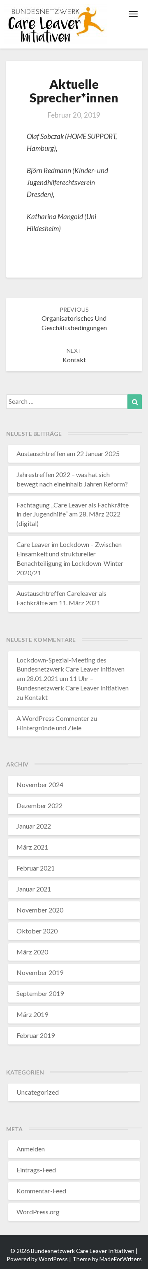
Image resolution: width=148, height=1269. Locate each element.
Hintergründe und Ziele (48, 728)
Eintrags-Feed (36, 1170)
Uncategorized (37, 1092)
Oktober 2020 (37, 931)
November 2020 (39, 910)
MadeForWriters (120, 1258)
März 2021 (32, 847)
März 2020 (32, 952)
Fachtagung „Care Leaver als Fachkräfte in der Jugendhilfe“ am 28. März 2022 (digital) (72, 514)
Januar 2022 (33, 826)
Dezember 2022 (39, 805)
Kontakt (36, 697)
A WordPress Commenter (52, 718)
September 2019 (40, 993)
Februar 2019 (35, 1035)
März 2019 (32, 1014)
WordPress (53, 1258)
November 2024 (39, 784)
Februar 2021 (35, 868)
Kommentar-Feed (41, 1191)
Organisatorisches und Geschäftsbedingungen (74, 319)
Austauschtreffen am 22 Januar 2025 (68, 453)
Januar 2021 (33, 889)
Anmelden (30, 1149)
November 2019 (39, 972)
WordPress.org (38, 1212)
